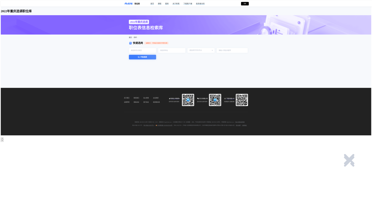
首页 (130, 37)
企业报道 (155, 98)
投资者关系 (156, 102)
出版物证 (244, 125)
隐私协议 (136, 102)
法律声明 (126, 102)
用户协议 (146, 102)
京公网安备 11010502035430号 (164, 125)
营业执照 (238, 125)
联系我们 (136, 98)
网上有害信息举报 (240, 122)
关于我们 (126, 98)
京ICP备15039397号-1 (149, 125)
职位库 (137, 3)
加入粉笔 (146, 98)
